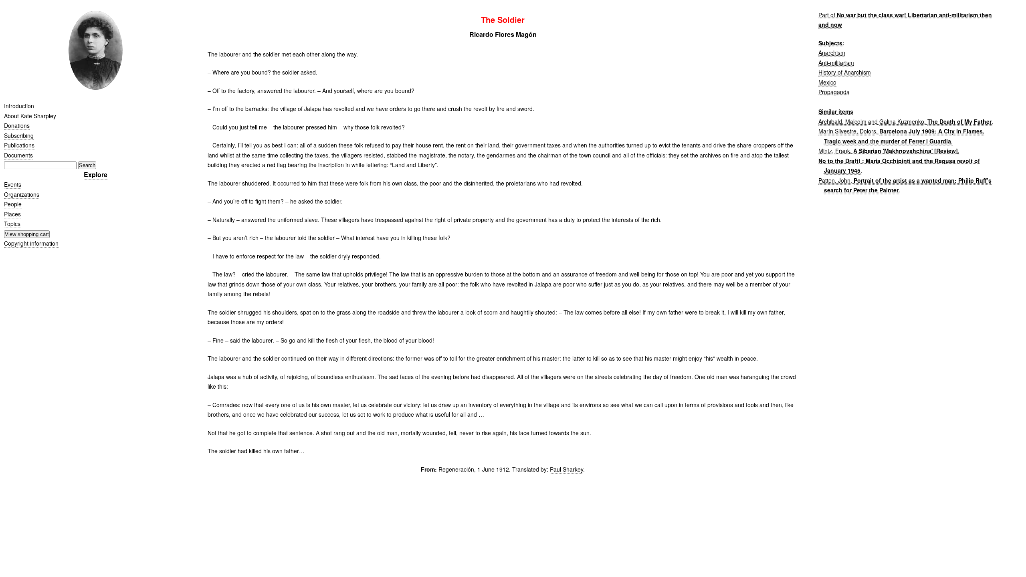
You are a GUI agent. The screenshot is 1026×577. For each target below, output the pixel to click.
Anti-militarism (836, 63)
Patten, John (834, 180)
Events (12, 184)
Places (12, 214)
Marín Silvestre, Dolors (847, 131)
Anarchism (831, 52)
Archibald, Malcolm (842, 121)
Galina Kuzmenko (901, 121)
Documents (18, 155)
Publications (19, 145)
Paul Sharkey (566, 469)
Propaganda (834, 92)
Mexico (827, 82)
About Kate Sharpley (30, 116)
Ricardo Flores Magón (503, 34)
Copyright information (31, 243)
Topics (12, 224)
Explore (95, 174)
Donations (17, 125)
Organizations (21, 194)
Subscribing (19, 135)
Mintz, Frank (834, 151)
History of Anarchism (844, 72)
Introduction (19, 106)
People (13, 204)
